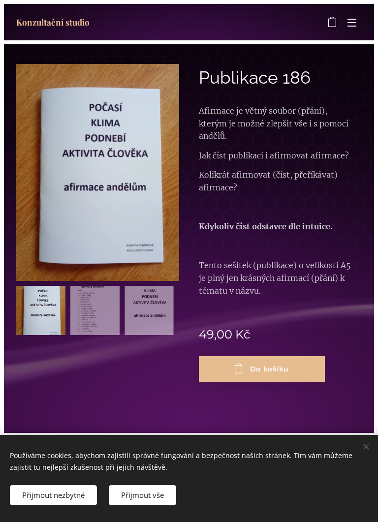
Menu (352, 22)
